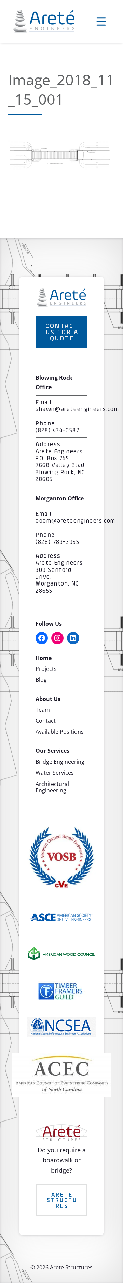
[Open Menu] (101, 21)
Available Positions (60, 731)
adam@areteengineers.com (75, 521)
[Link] (59, 167)
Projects (46, 669)
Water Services (55, 772)
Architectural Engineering (52, 787)
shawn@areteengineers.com (77, 409)
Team (43, 710)
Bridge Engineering (60, 761)
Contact (46, 720)
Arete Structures (62, 1200)
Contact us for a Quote (62, 332)
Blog (41, 679)
